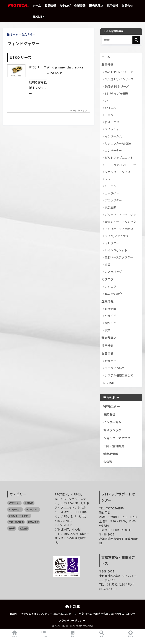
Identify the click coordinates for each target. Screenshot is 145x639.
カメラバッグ (113, 271)
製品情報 (50, 5)
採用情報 (112, 5)
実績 (108, 330)
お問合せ (127, 5)
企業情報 (80, 5)
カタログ (65, 5)
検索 (101, 636)
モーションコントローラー (122, 165)
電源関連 (110, 207)
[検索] (136, 40)
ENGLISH (39, 16)
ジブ (108, 179)
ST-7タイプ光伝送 (116, 93)
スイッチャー (113, 129)
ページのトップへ (80, 110)
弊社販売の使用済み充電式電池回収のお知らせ (107, 613)
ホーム (37, 5)
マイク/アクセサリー (118, 236)
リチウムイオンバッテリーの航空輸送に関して (48, 613)
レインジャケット (116, 250)
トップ (130, 636)
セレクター (112, 243)
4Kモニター (112, 108)
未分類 (107, 462)
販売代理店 (96, 5)
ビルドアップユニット (119, 157)
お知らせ (109, 414)
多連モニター (113, 122)
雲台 (108, 264)
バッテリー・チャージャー (122, 214)
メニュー (43, 636)
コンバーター (113, 150)
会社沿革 (110, 316)
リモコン (110, 186)
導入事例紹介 (113, 294)
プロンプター (113, 200)
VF (106, 100)
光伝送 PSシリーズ (117, 86)
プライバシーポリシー (72, 620)
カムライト (112, 193)
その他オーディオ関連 (119, 229)
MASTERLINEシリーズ (119, 72)
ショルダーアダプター (119, 172)
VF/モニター (111, 406)
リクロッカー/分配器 (118, 143)
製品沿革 (110, 323)
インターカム (113, 136)
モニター (110, 115)
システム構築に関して (119, 375)
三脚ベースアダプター (119, 257)
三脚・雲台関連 (113, 446)
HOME (74, 606)
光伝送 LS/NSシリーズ (119, 79)
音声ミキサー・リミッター (122, 222)
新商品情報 (110, 454)
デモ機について (115, 368)
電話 (72, 636)
